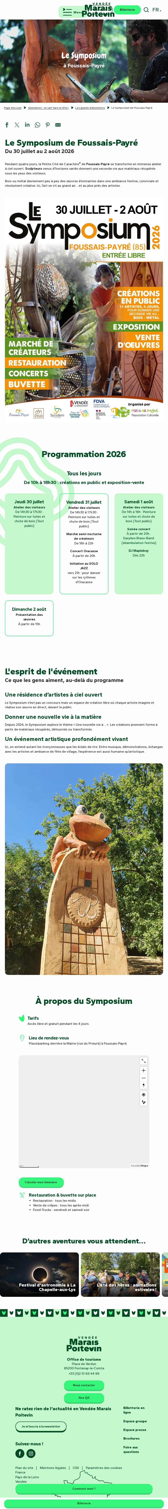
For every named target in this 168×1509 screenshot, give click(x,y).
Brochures (131, 1438)
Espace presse (134, 1430)
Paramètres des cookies (104, 1468)
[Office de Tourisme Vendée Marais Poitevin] (98, 9)
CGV (76, 1468)
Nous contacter (84, 1385)
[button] (146, 10)
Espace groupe (135, 1421)
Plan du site (24, 1468)
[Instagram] (30, 1455)
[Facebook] (19, 1455)
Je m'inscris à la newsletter (41, 1426)
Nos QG (84, 1398)
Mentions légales (53, 1468)
